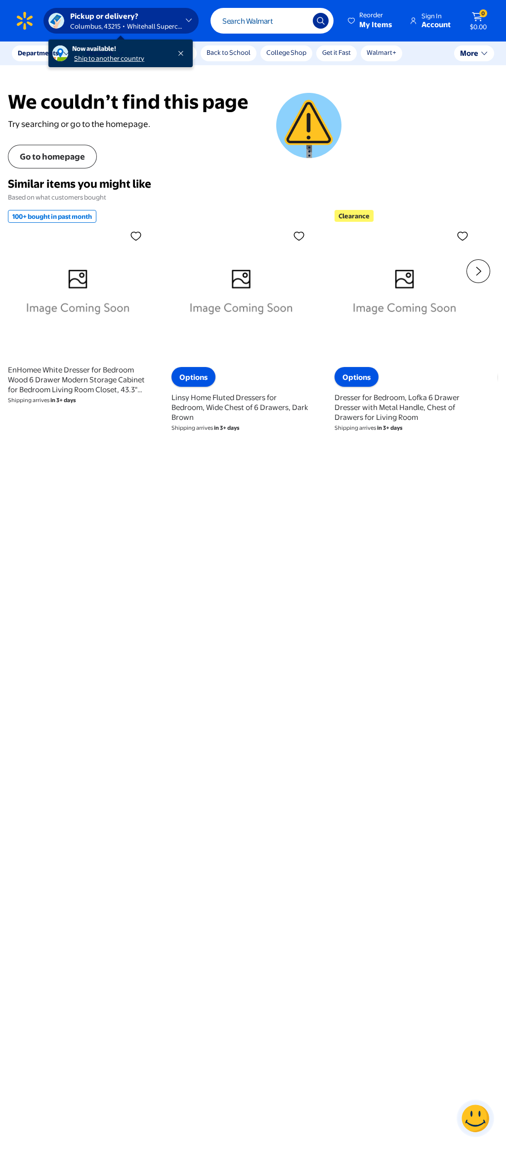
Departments (38, 53)
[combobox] (272, 21)
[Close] (183, 53)
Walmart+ (381, 52)
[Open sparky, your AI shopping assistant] (475, 1118)
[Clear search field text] (298, 21)
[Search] (321, 21)
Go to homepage (52, 156)
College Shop (286, 52)
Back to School (229, 52)
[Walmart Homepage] (25, 21)
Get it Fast (336, 52)
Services (99, 53)
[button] (370, 21)
